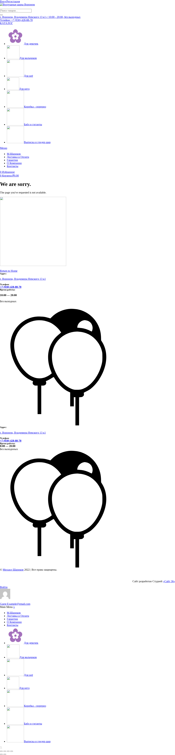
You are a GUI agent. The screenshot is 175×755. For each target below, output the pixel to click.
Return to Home (8, 270)
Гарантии (12, 160)
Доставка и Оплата (18, 156)
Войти (4, 587)
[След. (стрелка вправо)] (4, 754)
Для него (24, 88)
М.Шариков (14, 153)
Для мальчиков (28, 58)
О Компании (14, 163)
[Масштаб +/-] (1, 751)
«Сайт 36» (169, 581)
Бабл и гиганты (33, 124)
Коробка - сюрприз (35, 106)
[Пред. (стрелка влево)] (1, 754)
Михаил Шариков (13, 569)
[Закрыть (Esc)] (11, 751)
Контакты (12, 166)
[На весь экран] (4, 751)
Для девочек (31, 43)
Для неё (28, 75)
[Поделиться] (8, 751)
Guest (15, 603)
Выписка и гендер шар (37, 142)
